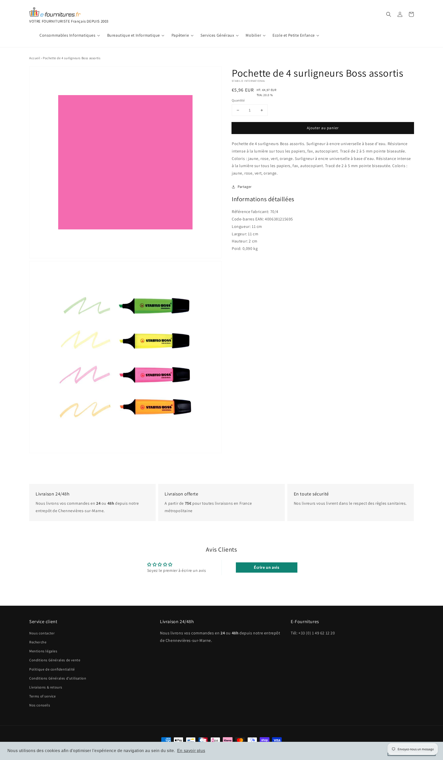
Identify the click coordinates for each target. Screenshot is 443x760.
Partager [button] (245, 186)
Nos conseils (39, 705)
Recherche (37, 642)
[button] (388, 14)
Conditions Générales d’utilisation (57, 678)
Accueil (34, 58)
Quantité (238, 100)
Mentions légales (43, 651)
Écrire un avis (266, 567)
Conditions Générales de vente (54, 660)
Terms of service (42, 696)
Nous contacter (42, 633)
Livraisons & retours (45, 687)
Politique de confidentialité (52, 669)
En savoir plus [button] (191, 750)
